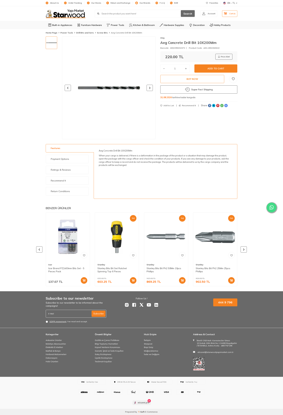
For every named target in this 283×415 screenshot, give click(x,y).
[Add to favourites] (84, 255)
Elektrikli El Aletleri (54, 347)
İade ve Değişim (151, 354)
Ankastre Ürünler (54, 340)
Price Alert (225, 56)
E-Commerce (151, 412)
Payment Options (60, 159)
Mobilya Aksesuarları (56, 344)
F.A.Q (162, 3)
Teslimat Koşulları (103, 361)
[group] (108, 88)
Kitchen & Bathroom (144, 25)
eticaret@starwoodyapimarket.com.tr (215, 352)
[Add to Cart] (84, 280)
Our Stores (96, 3)
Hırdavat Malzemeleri (56, 354)
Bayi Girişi (148, 347)
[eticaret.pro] (141, 405)
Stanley (101, 264)
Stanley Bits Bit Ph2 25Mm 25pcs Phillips (213, 270)
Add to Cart (216, 68)
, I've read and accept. (68, 321)
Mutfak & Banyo (53, 351)
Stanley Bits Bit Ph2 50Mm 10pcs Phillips (164, 270)
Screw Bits (102, 32)
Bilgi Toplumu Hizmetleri (106, 344)
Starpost (148, 344)
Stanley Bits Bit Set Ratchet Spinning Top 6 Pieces (112, 270)
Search (187, 13)
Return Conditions (60, 191)
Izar (50, 264)
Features (55, 148)
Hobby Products (222, 25)
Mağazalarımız (151, 351)
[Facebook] (134, 304)
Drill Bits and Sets (85, 32)
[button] (68, 88)
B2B (176, 3)
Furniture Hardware (91, 25)
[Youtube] (148, 304)
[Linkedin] (156, 304)
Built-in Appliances (62, 25)
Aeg (162, 38)
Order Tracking (75, 3)
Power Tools (117, 25)
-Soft (141, 412)
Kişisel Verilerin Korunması (107, 347)
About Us (54, 3)
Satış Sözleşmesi (103, 354)
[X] (141, 304)
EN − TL (231, 3)
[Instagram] (126, 304)
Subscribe (98, 313)
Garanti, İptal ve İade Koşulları (109, 351)
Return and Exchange (120, 3)
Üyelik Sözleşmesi (103, 358)
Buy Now (192, 79)
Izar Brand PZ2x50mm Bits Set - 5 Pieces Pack (66, 270)
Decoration (199, 25)
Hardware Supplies (174, 25)
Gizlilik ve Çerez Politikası (107, 340)
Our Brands (145, 3)
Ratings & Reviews (61, 169)
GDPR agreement (57, 321)
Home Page (51, 32)
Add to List (168, 106)
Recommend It (188, 106)
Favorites (213, 3)
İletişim (147, 340)
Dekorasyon (51, 358)
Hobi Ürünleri (52, 361)
